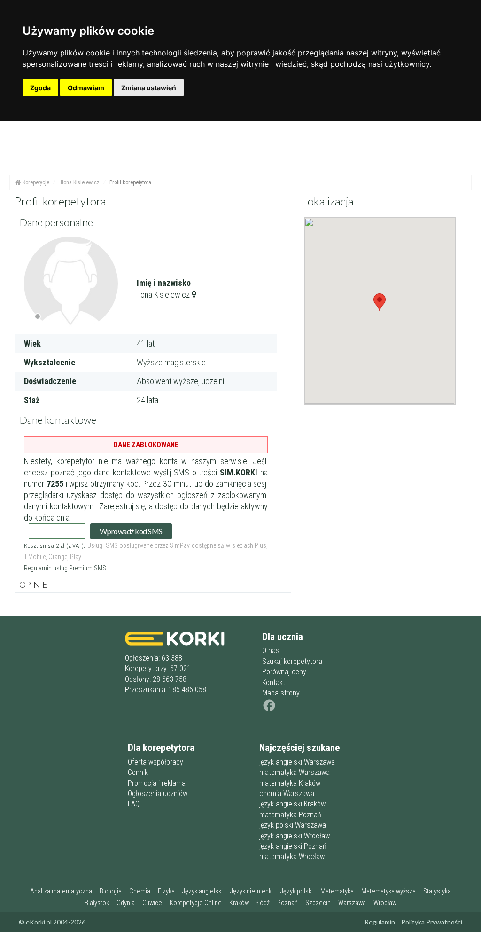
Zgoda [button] (40, 88)
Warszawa (352, 903)
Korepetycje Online (196, 903)
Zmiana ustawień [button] (148, 88)
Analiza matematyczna (61, 891)
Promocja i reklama (157, 783)
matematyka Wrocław (292, 856)
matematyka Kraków (289, 783)
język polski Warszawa (292, 825)
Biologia (111, 891)
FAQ (134, 803)
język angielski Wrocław (294, 835)
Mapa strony (281, 692)
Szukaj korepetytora (292, 661)
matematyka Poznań (290, 814)
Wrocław (384, 903)
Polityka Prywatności (431, 922)
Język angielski (202, 891)
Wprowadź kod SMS (131, 531)
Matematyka (337, 891)
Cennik (138, 772)
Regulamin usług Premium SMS (65, 568)
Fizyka (166, 891)
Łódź (263, 903)
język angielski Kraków (292, 803)
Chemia (139, 891)
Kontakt (273, 682)
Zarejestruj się (122, 506)
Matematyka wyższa (388, 891)
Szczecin (318, 903)
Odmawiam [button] (86, 88)
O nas (270, 650)
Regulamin (380, 922)
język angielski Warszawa (297, 762)
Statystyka (437, 891)
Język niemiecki (251, 891)
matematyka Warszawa (294, 772)
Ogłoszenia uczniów (157, 793)
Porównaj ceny (284, 671)
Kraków (239, 903)
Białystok (97, 903)
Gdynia (125, 903)
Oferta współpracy (155, 762)
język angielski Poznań (292, 846)
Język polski (296, 891)
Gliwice (152, 903)
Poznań (287, 903)
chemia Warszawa (286, 793)
